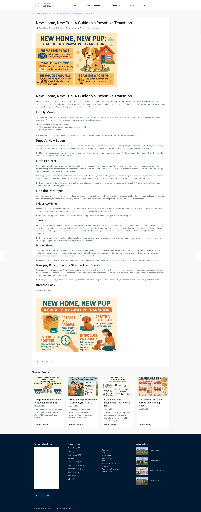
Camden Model (155, 461)
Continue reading (40, 424)
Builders (141, 5)
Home (34, 13)
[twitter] (42, 495)
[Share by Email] (51, 362)
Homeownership (43, 13)
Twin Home (72, 476)
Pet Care (52, 13)
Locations (128, 5)
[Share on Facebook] (37, 362)
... (44, 417)
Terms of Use (107, 472)
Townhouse (72, 472)
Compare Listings (101, 5)
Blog (88, 5)
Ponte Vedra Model (157, 471)
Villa (69, 479)
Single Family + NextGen (76, 465)
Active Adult (72, 448)
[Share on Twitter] (42, 362)
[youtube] (48, 495)
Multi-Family (72, 455)
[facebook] (36, 495)
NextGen (71, 458)
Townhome (72, 469)
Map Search (106, 458)
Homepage (77, 5)
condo (70, 451)
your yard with (82, 256)
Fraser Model (154, 451)
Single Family (73, 462)
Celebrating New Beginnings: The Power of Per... (117, 402)
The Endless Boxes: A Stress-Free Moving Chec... (150, 402)
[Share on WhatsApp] (47, 362)
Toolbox (115, 5)
